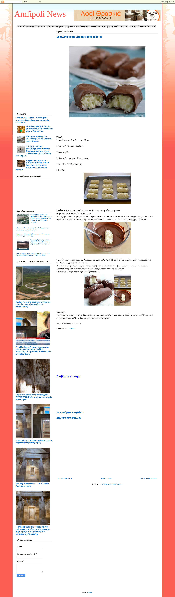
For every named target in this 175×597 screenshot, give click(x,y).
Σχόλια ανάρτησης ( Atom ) (112, 484)
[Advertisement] (107, 128)
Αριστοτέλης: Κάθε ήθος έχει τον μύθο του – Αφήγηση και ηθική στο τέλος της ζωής (33, 254)
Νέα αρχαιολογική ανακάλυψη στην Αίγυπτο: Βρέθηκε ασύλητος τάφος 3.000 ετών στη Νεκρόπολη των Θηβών (33, 151)
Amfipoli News (40, 14)
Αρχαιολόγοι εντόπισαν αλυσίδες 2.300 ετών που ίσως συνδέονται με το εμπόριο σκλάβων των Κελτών (32, 165)
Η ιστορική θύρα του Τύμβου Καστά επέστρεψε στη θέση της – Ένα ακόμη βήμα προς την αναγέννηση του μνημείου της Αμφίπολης (33, 530)
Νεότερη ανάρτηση (65, 478)
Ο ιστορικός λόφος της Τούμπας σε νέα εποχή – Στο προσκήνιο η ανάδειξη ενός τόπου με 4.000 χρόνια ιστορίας (41, 218)
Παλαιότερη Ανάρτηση (148, 478)
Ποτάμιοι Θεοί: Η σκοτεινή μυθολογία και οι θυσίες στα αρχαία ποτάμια (33, 229)
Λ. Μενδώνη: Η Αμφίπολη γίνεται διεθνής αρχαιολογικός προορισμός (34, 441)
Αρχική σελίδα (106, 478)
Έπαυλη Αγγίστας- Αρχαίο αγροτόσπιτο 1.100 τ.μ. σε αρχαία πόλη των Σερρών (40, 242)
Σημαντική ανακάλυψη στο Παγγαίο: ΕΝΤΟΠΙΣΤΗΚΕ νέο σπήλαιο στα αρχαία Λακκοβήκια (34, 397)
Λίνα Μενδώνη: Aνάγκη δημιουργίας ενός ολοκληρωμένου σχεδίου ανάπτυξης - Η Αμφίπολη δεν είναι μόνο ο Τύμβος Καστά (34, 350)
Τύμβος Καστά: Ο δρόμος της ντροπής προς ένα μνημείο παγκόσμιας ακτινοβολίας (33, 304)
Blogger (90, 592)
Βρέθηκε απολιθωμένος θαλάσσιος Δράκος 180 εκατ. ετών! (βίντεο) (39, 138)
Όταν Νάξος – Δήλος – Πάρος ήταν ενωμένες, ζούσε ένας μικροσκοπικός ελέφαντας (32, 120)
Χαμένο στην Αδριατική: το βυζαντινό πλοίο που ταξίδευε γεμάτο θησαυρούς (39, 128)
